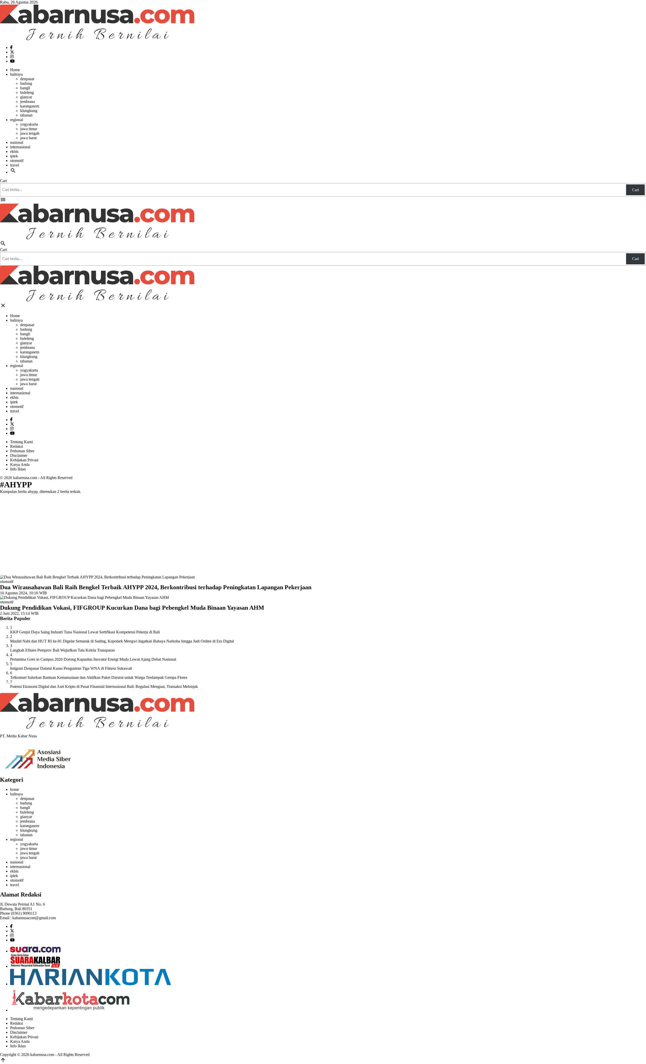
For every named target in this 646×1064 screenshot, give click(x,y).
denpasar (27, 79)
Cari (3, 181)
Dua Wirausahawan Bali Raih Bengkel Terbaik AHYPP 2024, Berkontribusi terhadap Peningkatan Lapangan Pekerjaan (155, 587)
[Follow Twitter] (12, 52)
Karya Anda (20, 464)
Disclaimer (18, 455)
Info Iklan (18, 469)
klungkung (28, 110)
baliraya (16, 74)
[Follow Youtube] (12, 61)
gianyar (26, 97)
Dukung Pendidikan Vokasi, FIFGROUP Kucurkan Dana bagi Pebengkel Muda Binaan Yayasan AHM (132, 607)
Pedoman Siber (22, 451)
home (14, 789)
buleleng (27, 92)
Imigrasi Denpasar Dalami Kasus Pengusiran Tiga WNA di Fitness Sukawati (71, 668)
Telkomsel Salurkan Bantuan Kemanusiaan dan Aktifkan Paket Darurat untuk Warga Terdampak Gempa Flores (98, 677)
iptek (14, 156)
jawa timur (28, 129)
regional (16, 120)
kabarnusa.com (25, 477)
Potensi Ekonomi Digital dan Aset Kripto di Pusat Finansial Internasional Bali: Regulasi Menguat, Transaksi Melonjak (104, 686)
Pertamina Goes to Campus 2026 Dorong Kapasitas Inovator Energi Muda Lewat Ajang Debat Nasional (93, 659)
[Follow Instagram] (12, 56)
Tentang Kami (21, 442)
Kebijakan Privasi (24, 460)
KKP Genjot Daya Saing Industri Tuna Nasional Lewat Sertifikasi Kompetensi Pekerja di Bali (85, 632)
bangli (25, 88)
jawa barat (28, 138)
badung (26, 83)
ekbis (14, 151)
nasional (16, 142)
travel (14, 165)
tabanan (26, 115)
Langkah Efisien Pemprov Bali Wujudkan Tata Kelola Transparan (62, 650)
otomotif (16, 160)
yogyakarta (29, 124)
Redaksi (16, 446)
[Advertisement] (323, 533)
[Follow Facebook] (11, 47)
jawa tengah (29, 133)
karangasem (29, 106)
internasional (20, 147)
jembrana (27, 101)
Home (15, 70)
